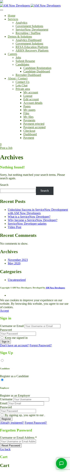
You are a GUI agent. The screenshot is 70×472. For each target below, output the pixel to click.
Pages (27, 106)
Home (11, 15)
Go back (5, 449)
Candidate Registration (37, 68)
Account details (32, 102)
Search (4, 184)
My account (30, 92)
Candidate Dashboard (36, 71)
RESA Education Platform (32, 47)
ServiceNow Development (32, 29)
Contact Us (22, 82)
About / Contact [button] (17, 78)
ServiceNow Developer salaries (27, 223)
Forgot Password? (41, 345)
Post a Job (6, 147)
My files (28, 116)
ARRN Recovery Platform (32, 50)
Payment (28, 137)
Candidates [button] (22, 64)
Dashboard (30, 134)
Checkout (29, 130)
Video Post (14, 227)
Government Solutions (29, 26)
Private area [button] (23, 89)
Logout (27, 96)
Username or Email (12, 326)
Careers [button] (12, 54)
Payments (29, 120)
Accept (4, 310)
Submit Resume (25, 61)
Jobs (18, 57)
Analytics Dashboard (28, 40)
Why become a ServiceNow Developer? (32, 220)
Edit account (31, 99)
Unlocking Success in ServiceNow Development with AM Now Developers (38, 211)
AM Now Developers (55, 287)
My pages (29, 109)
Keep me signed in (16, 337)
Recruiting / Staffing (28, 33)
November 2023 (18, 259)
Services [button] (13, 19)
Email (3, 403)
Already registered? (12, 422)
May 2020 (14, 263)
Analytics (21, 22)
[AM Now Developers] (30, 5)
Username (6, 399)
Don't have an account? (14, 345)
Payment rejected (33, 123)
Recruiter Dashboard (28, 75)
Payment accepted (34, 127)
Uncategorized (17, 279)
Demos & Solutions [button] (20, 36)
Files (26, 113)
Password (6, 329)
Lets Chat (21, 85)
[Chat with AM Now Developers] (61, 463)
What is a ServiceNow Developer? (29, 216)
